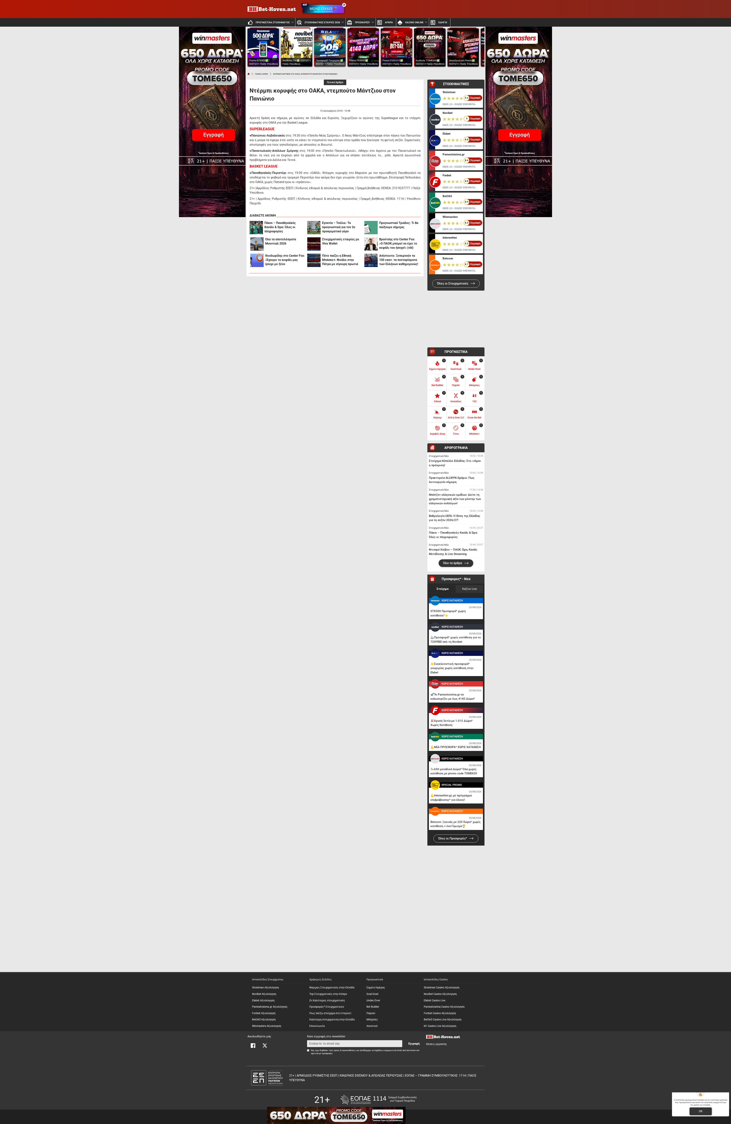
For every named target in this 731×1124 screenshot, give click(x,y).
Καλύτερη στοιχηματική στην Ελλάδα (332, 1019)
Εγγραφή (414, 1043)
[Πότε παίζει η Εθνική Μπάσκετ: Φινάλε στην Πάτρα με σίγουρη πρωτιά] (314, 260)
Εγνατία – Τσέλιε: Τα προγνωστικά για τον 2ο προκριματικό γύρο (338, 227)
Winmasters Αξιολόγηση (266, 1026)
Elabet (446, 133)
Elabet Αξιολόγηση (263, 1000)
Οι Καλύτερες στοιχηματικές (327, 1000)
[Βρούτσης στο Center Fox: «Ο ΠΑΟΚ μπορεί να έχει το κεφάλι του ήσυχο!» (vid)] (371, 244)
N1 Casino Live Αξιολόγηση (440, 1026)
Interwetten (450, 237)
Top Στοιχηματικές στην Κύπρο (328, 994)
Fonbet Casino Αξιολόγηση (440, 1013)
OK (700, 1111)
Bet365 (447, 196)
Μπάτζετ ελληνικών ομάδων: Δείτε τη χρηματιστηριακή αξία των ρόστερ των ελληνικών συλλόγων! (455, 499)
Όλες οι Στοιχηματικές (453, 283)
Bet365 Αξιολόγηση (264, 1019)
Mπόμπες (372, 1019)
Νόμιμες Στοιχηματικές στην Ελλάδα (331, 987)
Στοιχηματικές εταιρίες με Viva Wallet (340, 241)
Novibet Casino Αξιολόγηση (440, 994)
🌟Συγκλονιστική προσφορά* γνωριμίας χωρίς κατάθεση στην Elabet (451, 668)
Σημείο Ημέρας (375, 987)
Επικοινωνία (317, 1026)
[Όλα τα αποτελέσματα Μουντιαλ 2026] (257, 244)
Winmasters (450, 217)
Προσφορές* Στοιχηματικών (326, 1006)
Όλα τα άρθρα (453, 563)
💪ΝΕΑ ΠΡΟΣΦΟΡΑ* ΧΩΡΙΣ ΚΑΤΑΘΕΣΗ (455, 747)
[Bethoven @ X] (265, 1046)
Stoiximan (449, 92)
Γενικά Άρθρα (335, 82)
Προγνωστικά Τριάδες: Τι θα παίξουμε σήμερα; (398, 225)
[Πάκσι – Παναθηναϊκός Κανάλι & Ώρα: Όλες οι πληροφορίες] (256, 227)
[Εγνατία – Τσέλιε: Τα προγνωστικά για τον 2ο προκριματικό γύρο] (314, 227)
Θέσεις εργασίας (436, 1044)
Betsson (448, 258)
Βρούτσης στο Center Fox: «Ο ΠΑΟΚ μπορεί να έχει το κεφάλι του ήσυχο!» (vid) (398, 243)
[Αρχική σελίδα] (248, 74)
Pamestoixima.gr (453, 154)
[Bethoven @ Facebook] (253, 1046)
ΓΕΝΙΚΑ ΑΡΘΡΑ (261, 74)
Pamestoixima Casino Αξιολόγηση (444, 1006)
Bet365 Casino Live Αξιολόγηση (442, 1019)
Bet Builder (372, 1006)
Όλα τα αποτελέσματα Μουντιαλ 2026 (280, 241)
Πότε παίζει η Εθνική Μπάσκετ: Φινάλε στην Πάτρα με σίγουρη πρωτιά (340, 260)
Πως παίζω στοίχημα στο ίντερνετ (330, 1013)
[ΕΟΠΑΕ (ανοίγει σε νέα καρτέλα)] (379, 1100)
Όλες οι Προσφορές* (453, 838)
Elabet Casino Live (434, 1000)
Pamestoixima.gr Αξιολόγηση (269, 1006)
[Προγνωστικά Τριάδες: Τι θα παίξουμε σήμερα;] (371, 227)
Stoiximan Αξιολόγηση (265, 987)
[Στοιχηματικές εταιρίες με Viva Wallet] (314, 244)
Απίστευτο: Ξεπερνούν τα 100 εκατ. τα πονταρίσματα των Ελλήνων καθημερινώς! (398, 260)
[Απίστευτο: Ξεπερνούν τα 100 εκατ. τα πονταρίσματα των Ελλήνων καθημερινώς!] (371, 260)
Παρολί (370, 1013)
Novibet (447, 113)
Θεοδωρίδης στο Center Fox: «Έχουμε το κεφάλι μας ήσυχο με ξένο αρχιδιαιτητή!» (285, 260)
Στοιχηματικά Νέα (438, 456)
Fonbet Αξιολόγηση (263, 1013)
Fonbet (447, 175)
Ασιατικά (371, 1026)
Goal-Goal (372, 994)
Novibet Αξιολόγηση (264, 994)
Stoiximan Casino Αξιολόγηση (441, 987)
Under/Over (373, 1000)
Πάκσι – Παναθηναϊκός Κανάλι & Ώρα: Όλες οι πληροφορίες (280, 227)
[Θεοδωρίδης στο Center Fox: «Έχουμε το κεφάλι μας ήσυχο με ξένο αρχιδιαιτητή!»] (257, 260)
